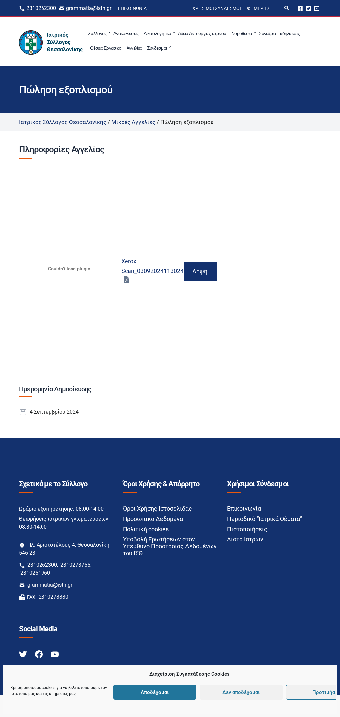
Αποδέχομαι (155, 692)
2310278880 (53, 597)
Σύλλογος (97, 33)
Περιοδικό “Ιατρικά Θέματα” (264, 518)
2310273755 (75, 565)
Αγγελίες (134, 48)
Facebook (300, 8)
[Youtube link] (55, 654)
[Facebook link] (39, 654)
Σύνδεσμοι (157, 48)
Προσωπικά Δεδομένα (153, 518)
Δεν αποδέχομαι (241, 692)
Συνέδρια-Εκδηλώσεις (279, 33)
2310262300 (41, 8)
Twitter (308, 8)
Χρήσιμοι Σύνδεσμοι (216, 8)
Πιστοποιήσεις (247, 529)
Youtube (317, 8)
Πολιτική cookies (146, 529)
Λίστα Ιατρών (245, 539)
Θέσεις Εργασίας (106, 48)
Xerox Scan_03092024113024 (152, 266)
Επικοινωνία (132, 8)
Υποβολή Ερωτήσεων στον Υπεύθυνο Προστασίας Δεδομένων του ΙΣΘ (170, 546)
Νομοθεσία (241, 33)
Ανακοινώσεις (126, 33)
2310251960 (35, 573)
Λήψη (199, 271)
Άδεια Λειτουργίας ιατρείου (202, 33)
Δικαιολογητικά (157, 33)
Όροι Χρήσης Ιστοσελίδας (157, 508)
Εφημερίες (257, 8)
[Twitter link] (23, 654)
